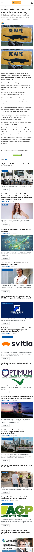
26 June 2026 (14, 300)
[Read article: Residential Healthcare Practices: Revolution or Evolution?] (17, 377)
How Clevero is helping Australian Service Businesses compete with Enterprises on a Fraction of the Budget (14, 431)
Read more (6, 189)
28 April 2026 (14, 400)
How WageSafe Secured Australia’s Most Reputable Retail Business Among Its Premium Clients (15, 532)
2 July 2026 (14, 233)
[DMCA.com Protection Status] (17, 155)
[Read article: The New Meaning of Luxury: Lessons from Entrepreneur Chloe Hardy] (17, 276)
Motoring (5, 171)
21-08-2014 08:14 (21, 23)
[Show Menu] (2, 2)
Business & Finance (7, 269)
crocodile (13, 150)
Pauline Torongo (6, 266)
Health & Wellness (7, 403)
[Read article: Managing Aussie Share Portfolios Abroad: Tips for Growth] (17, 243)
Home (2, 6)
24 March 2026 (14, 469)
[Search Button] (32, 3)
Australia (7, 150)
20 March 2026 (15, 500)
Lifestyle (4, 204)
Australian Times (10, 23)
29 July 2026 (14, 167)
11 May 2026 (13, 333)
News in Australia (22, 150)
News (6, 6)
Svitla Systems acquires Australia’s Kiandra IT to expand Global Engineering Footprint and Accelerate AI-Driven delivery (16, 329)
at (3, 236)
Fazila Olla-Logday (6, 167)
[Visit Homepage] (16, 2)
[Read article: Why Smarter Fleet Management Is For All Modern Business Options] (17, 177)
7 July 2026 (14, 201)
